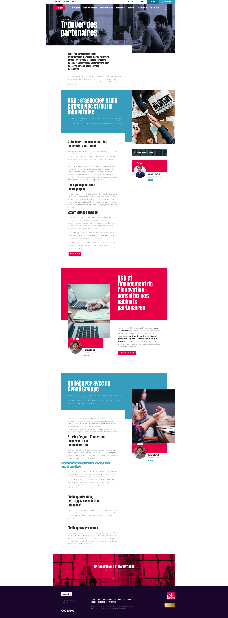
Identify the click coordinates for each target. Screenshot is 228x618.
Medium (74, 1)
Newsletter (130, 1)
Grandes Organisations (90, 8)
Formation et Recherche (125, 599)
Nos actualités (154, 8)
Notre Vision (112, 602)
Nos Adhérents (167, 1)
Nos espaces (131, 8)
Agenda (142, 1)
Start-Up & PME (76, 8)
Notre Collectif (120, 8)
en (165, 9)
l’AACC (97, 453)
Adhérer (153, 1)
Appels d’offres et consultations (126, 606)
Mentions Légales (101, 606)
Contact (150, 180)
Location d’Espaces (106, 608)
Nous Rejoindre (95, 608)
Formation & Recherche (106, 8)
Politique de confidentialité (120, 608)
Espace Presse (112, 606)
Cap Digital (57, 1)
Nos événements (143, 8)
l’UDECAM (104, 453)
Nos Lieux (93, 602)
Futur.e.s (66, 1)
